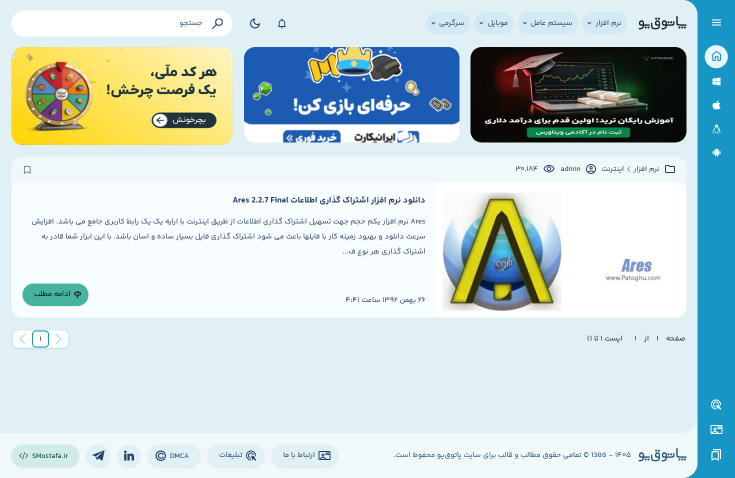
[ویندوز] (716, 82)
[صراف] (122, 96)
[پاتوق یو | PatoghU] (662, 24)
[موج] (578, 96)
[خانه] (716, 56)
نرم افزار (647, 169)
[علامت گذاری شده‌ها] (716, 455)
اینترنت (613, 169)
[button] (40, 339)
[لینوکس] (716, 129)
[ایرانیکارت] (352, 96)
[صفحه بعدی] (22, 339)
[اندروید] (716, 152)
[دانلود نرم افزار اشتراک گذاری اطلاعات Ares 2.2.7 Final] (561, 249)
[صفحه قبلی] (58, 339)
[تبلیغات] (717, 405)
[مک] (716, 105)
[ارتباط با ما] (716, 430)
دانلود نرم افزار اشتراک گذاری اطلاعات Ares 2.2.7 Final (329, 200)
